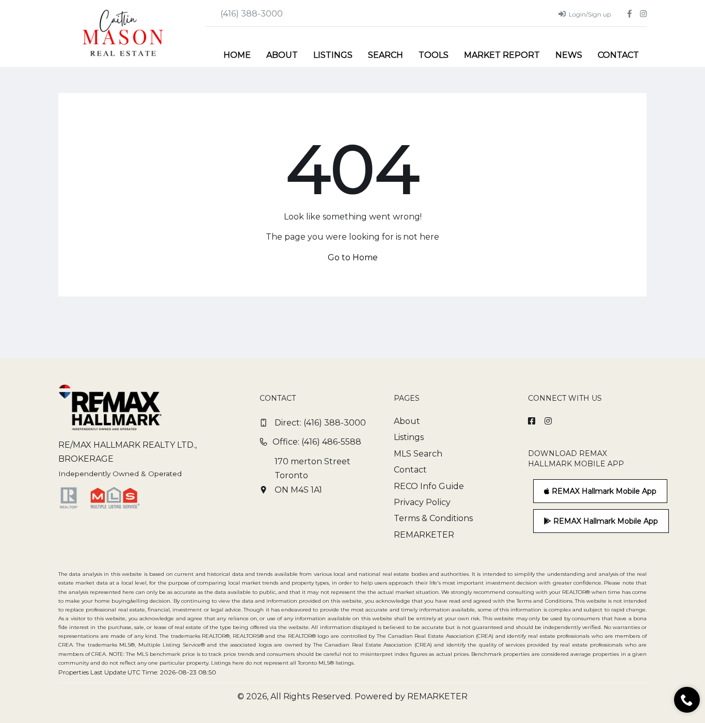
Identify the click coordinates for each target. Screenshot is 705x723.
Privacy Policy (422, 502)
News (568, 55)
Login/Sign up (590, 14)
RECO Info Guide (429, 486)
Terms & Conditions (433, 518)
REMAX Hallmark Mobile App (603, 491)
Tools (433, 55)
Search (385, 55)
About (282, 55)
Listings (332, 55)
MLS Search (418, 454)
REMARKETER (424, 535)
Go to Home (353, 257)
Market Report (502, 55)
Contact (618, 55)
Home (237, 55)
